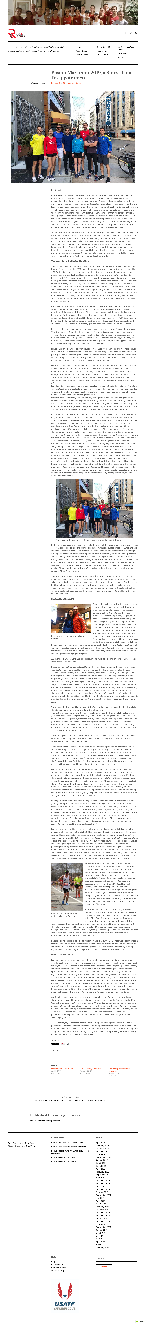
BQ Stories (67, 83)
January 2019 (102, 1209)
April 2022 (100, 1169)
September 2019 (103, 1195)
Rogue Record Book (105, 47)
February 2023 (102, 1145)
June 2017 (101, 1236)
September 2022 (103, 1157)
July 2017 (100, 1233)
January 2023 (102, 1148)
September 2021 (103, 1175)
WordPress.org (57, 1270)
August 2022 (102, 1160)
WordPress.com (32, 1146)
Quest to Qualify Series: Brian (90, 1069)
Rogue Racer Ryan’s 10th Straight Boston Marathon (70, 1152)
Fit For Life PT (103, 55)
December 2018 (103, 1212)
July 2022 (100, 1163)
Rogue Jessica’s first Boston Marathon (68, 1147)
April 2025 (100, 1143)
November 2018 (103, 1215)
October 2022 (102, 1154)
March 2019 (101, 1204)
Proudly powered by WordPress (21, 1143)
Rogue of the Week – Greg (63, 1158)
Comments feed (58, 1267)
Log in (54, 1262)
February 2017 (102, 1247)
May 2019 (100, 1198)
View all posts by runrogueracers (45, 1121)
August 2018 (102, 1218)
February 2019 (102, 1207)
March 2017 (101, 1244)
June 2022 (101, 1166)
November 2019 (103, 1189)
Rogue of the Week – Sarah (63, 1162)
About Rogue (81, 51)
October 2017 (102, 1224)
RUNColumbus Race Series (125, 48)
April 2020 (100, 1186)
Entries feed (57, 1265)
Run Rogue (122, 53)
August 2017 (101, 1230)
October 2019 (102, 1192)
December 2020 (103, 1180)
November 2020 (103, 1183)
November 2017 (103, 1221)
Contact (121, 57)
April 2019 (100, 1201)
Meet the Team (82, 55)
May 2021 (100, 1178)
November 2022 (103, 1151)
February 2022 (102, 1172)
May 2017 (100, 1239)
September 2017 (103, 1227)
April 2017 (100, 1242)
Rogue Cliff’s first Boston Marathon (67, 1143)
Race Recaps (102, 51)
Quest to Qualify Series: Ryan (62, 1069)
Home (78, 47)
